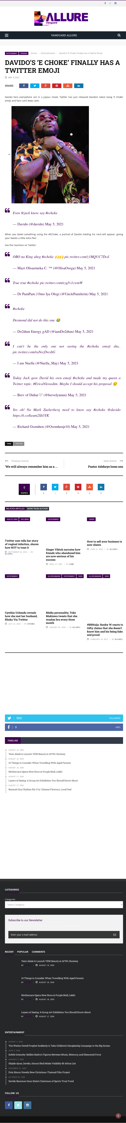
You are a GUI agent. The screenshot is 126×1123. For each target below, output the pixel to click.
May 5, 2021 (54, 224)
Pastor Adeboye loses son (105, 467)
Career (91, 519)
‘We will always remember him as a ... (31, 467)
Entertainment (11, 53)
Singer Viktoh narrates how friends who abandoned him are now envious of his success (63, 554)
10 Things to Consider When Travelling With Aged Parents (34, 43)
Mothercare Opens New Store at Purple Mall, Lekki (48, 995)
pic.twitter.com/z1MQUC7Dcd (86, 256)
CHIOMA (31, 624)
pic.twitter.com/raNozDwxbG (34, 351)
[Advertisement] (64, 685)
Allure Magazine (54, 576)
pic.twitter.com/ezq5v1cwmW (61, 282)
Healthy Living (12, 519)
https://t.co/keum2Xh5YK (31, 415)
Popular (22, 951)
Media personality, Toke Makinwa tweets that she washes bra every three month (61, 617)
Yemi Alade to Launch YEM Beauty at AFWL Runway (32, 40)
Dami (71, 564)
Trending (23, 53)
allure (28, 1016)
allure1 (9, 554)
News (80, 576)
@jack (25, 212)
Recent (9, 951)
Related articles (15, 508)
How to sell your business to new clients (104, 543)
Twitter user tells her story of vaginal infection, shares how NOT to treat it (22, 544)
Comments (38, 951)
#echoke (51, 212)
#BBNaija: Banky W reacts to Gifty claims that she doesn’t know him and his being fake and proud (105, 629)
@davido (114, 409)
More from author (37, 508)
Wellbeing (25, 519)
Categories (10, 899)
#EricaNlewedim (45, 383)
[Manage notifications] (118, 1115)
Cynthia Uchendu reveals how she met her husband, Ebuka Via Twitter (21, 616)
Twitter (18, 443)
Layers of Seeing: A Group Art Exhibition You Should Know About (56, 1012)
